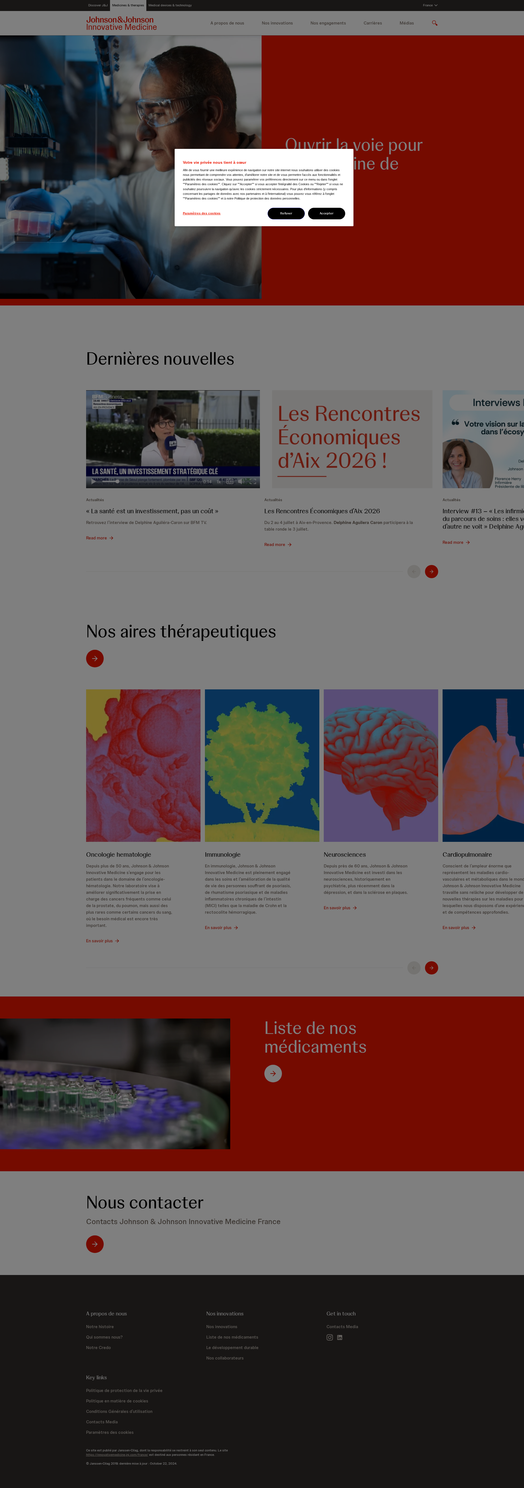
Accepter (327, 213)
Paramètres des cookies (202, 213)
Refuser (286, 213)
